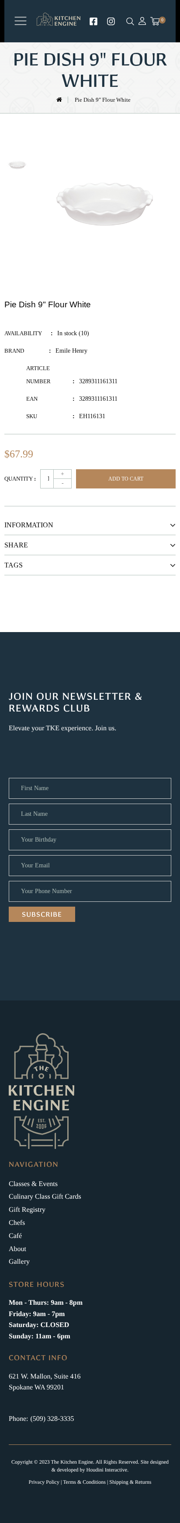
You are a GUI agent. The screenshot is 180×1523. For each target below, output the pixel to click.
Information (28, 525)
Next (17, 192)
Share (16, 545)
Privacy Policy (44, 1482)
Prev (17, 137)
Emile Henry (71, 350)
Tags (13, 565)
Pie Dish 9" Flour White (103, 99)
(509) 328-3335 (52, 1419)
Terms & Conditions (84, 1482)
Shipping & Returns (130, 1482)
